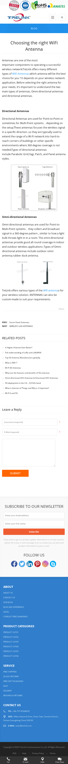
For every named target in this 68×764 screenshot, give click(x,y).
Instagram (45, 564)
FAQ (14, 753)
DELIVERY (7, 690)
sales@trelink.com (23, 725)
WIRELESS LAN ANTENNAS (21, 326)
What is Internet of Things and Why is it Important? (27, 388)
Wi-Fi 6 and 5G (11, 393)
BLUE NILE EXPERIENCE (13, 607)
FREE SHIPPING (10, 671)
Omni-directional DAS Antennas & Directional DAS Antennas (31, 378)
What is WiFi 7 (11, 362)
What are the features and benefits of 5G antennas (27, 373)
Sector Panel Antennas (19, 322)
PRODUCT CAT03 (11, 641)
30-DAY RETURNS (11, 676)
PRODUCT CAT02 (11, 637)
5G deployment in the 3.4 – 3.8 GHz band (23, 383)
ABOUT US (8, 592)
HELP (5, 686)
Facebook (14, 564)
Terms (53, 753)
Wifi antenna (50, 290)
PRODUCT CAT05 (11, 651)
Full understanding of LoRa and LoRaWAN (23, 352)
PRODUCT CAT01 (11, 632)
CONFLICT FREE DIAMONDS (15, 616)
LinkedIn (30, 564)
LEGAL (6, 611)
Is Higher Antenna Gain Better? (18, 347)
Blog (34, 28)
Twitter (22, 564)
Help (24, 753)
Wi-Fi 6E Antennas (13, 367)
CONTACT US (9, 597)
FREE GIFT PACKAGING (13, 681)
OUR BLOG (8, 602)
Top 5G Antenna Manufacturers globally (22, 357)
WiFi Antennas (20, 73)
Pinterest (37, 564)
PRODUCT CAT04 (11, 646)
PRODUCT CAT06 (11, 656)
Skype (53, 564)
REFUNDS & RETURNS (13, 695)
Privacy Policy (38, 753)
